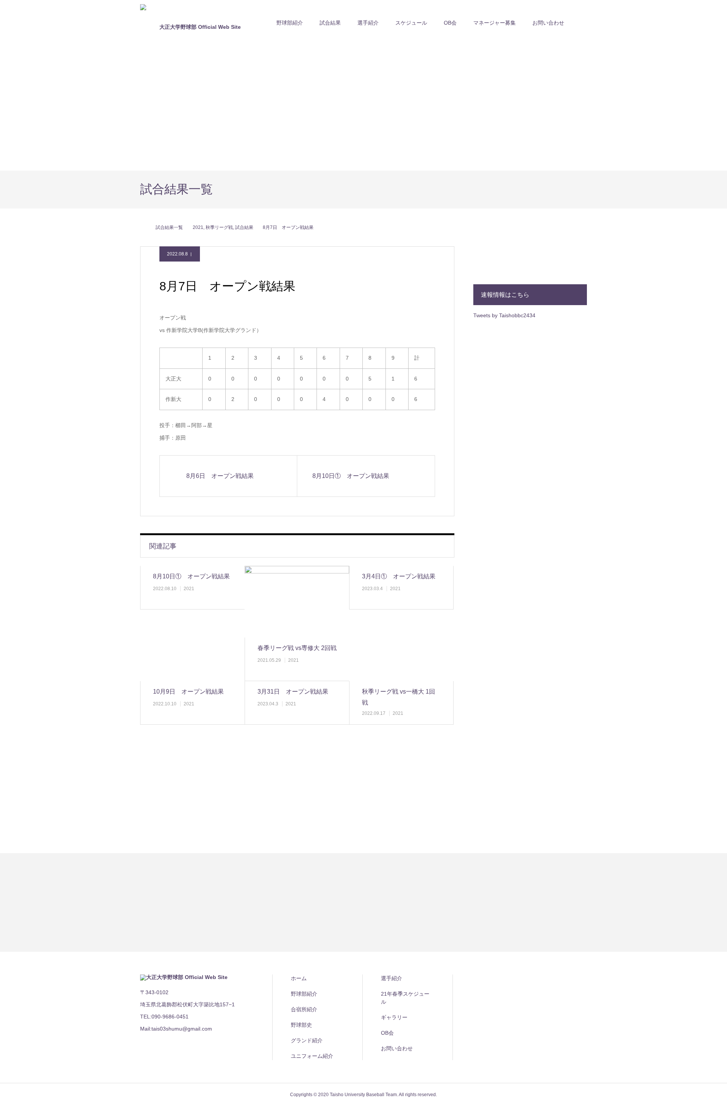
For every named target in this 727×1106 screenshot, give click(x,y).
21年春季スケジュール (405, 998)
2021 (189, 588)
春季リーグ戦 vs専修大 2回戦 (297, 648)
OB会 (450, 23)
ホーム (299, 978)
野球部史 (301, 1025)
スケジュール (411, 23)
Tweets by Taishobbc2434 (504, 315)
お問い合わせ (548, 23)
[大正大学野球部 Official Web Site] (197, 23)
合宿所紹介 (304, 1009)
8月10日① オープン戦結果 (191, 576)
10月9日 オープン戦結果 (188, 691)
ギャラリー (394, 1017)
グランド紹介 (307, 1040)
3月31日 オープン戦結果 (292, 691)
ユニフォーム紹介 (312, 1056)
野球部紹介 (289, 23)
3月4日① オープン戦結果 (398, 576)
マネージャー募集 (494, 23)
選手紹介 (391, 978)
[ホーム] (142, 227)
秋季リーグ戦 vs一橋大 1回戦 (398, 697)
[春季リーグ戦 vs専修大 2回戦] (297, 602)
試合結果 (330, 23)
